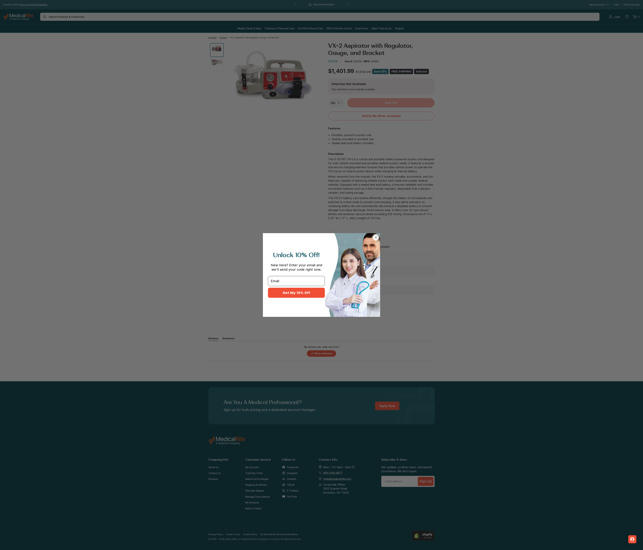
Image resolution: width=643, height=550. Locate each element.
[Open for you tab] (632, 539)
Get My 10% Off (296, 292)
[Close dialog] (376, 237)
